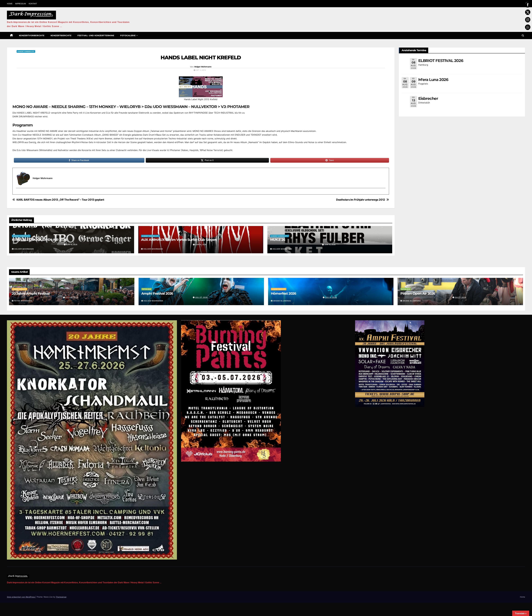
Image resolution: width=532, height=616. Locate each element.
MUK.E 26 (277, 240)
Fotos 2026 (146, 289)
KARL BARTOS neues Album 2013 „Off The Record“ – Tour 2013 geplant (60, 199)
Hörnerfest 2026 (283, 293)
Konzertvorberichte (31, 35)
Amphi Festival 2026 (157, 293)
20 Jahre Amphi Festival (30, 293)
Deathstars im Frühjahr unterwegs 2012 (360, 199)
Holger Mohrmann (203, 66)
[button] (523, 35)
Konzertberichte (61, 35)
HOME (9, 3)
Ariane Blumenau (282, 301)
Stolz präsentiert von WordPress (21, 597)
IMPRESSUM (20, 3)
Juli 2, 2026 (460, 297)
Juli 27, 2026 (201, 297)
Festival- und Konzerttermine (95, 35)
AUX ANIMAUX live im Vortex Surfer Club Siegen (179, 240)
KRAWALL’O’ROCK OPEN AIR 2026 (39, 240)
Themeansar (61, 597)
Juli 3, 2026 (331, 297)
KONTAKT (33, 3)
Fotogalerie (128, 35)
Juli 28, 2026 (71, 297)
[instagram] (18, 193)
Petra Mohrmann (23, 301)
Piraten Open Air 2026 (417, 293)
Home (522, 597)
